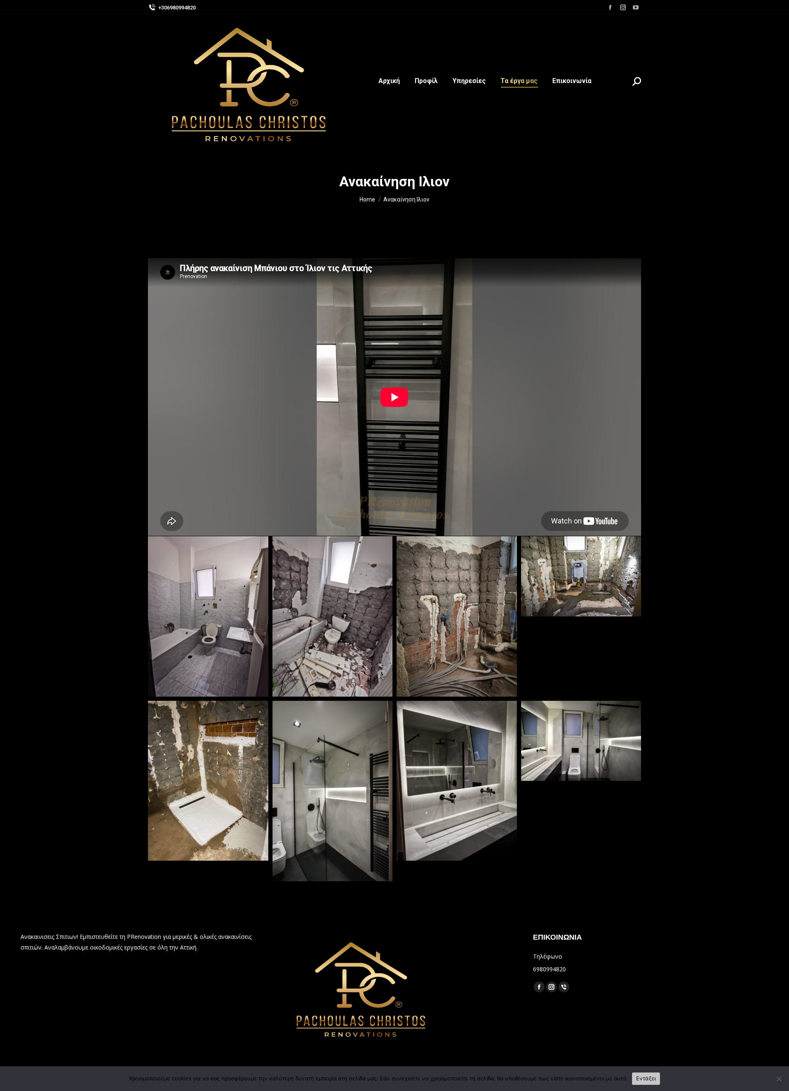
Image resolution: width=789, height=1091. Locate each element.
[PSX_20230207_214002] (581, 741)
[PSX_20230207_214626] (457, 616)
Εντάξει (646, 1078)
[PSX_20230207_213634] (208, 616)
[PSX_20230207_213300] (457, 781)
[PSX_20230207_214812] (581, 576)
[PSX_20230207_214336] (332, 616)
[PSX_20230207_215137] (332, 791)
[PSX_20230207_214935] (208, 781)
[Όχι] (779, 1079)
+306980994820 (177, 8)
